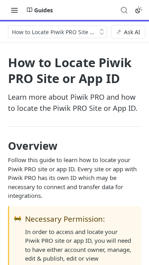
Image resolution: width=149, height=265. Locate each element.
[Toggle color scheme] (138, 10)
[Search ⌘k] (124, 10)
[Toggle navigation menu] (14, 10)
